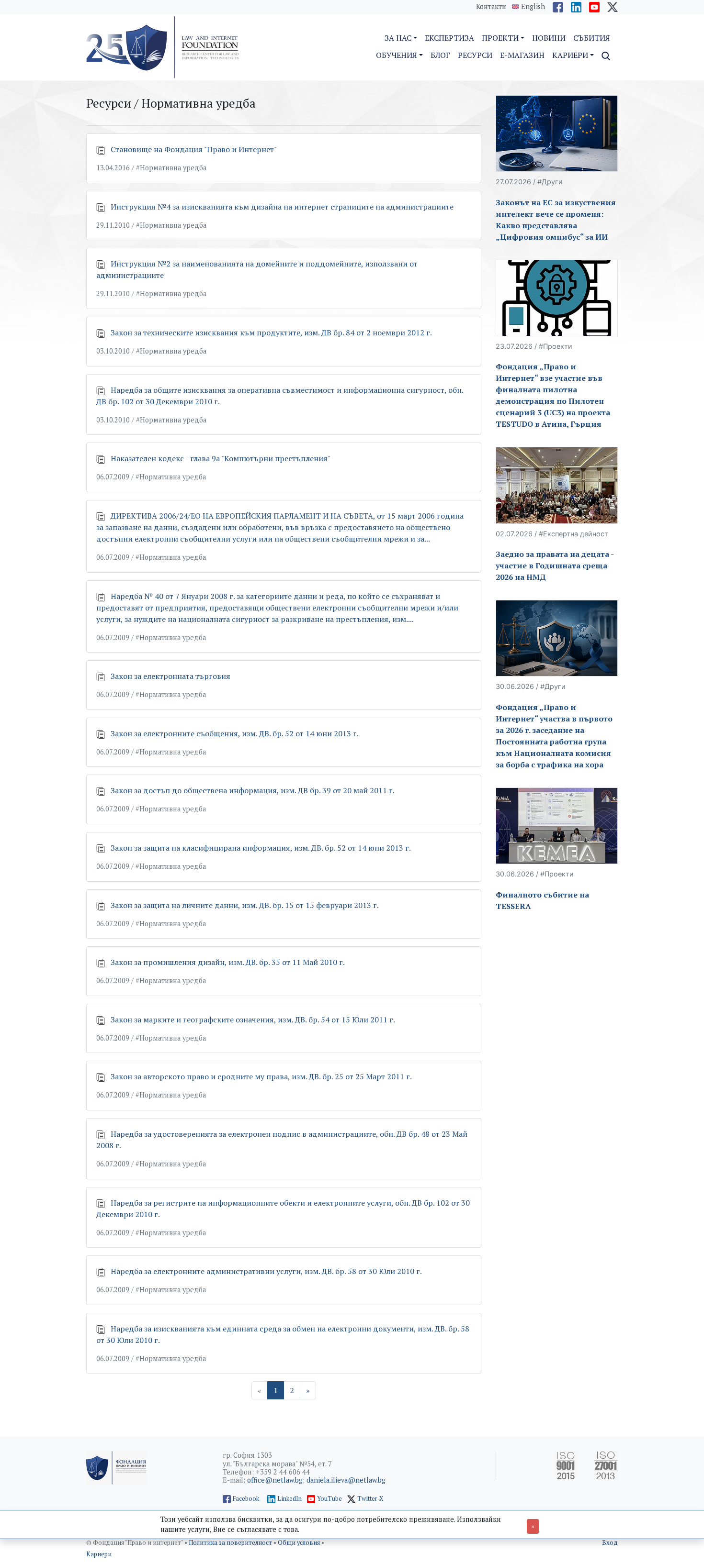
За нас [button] (398, 38)
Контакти (491, 6)
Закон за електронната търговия (170, 676)
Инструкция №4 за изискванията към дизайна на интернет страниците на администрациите (282, 206)
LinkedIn (289, 1499)
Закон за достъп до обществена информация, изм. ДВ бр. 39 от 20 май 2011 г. (253, 790)
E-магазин (522, 55)
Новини (549, 38)
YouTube (329, 1499)
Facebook (246, 1499)
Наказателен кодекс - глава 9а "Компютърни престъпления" (220, 458)
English (533, 6)
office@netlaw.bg (275, 1480)
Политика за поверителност (231, 1543)
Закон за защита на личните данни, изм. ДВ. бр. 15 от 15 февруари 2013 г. (245, 905)
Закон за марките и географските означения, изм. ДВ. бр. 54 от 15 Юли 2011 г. (253, 1019)
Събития (591, 38)
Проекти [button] (500, 38)
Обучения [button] (396, 55)
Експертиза (449, 38)
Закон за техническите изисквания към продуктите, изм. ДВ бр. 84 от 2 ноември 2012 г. (271, 332)
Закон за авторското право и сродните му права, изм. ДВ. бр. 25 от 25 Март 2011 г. (261, 1076)
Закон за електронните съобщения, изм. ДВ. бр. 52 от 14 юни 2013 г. (235, 733)
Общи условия (299, 1543)
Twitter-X (370, 1499)
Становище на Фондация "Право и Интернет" (194, 149)
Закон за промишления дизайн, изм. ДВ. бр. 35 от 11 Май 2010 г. (228, 962)
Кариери (99, 1554)
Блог (440, 55)
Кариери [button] (570, 55)
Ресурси (475, 55)
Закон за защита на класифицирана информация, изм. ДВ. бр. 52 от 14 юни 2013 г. (261, 847)
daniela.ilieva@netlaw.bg (346, 1480)
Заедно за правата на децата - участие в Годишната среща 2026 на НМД (554, 565)
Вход (610, 1543)
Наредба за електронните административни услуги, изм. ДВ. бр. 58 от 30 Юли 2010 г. (266, 1271)
